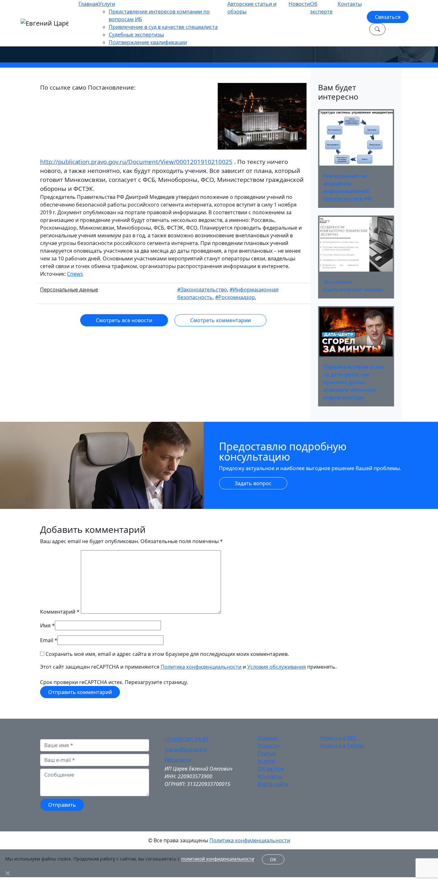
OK (273, 859)
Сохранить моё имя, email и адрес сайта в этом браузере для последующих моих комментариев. (167, 653)
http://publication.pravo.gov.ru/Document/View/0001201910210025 (136, 162)
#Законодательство (202, 289)
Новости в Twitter (342, 745)
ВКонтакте (177, 759)
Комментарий (60, 611)
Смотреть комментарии (220, 320)
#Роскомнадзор (235, 297)
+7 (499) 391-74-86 (186, 739)
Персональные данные (69, 289)
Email (46, 640)
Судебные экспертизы (136, 34)
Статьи (266, 753)
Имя (45, 625)
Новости (299, 3)
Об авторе (271, 768)
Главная (88, 3)
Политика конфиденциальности (201, 666)
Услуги (106, 3)
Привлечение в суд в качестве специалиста (163, 26)
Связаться (387, 16)
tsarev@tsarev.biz (185, 749)
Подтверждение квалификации (148, 42)
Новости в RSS (338, 737)
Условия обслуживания (276, 666)
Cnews (75, 273)
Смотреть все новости (124, 320)
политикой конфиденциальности (217, 859)
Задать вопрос (253, 483)
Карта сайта (273, 784)
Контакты (350, 3)
